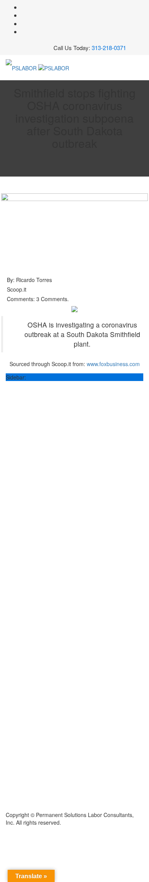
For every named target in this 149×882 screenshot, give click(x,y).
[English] (9, 49)
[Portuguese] (16, 49)
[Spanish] (24, 49)
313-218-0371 (109, 48)
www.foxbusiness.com (113, 364)
